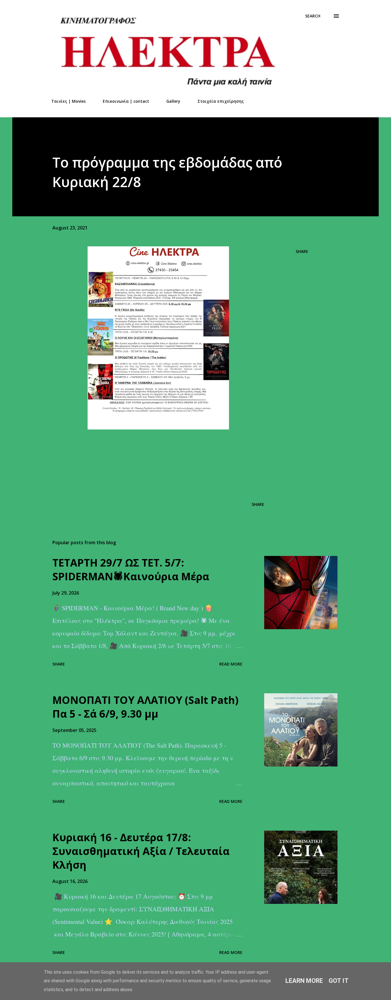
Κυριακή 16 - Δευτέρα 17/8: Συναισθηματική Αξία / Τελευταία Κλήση (141, 851)
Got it (339, 980)
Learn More (304, 980)
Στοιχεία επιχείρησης (221, 101)
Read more (230, 664)
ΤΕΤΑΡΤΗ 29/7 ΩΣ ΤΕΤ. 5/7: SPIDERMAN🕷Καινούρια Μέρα (130, 569)
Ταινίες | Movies (68, 101)
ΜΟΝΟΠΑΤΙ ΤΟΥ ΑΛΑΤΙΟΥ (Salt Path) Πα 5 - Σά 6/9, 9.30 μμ (145, 707)
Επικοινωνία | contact (126, 101)
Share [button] (302, 251)
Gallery (173, 101)
